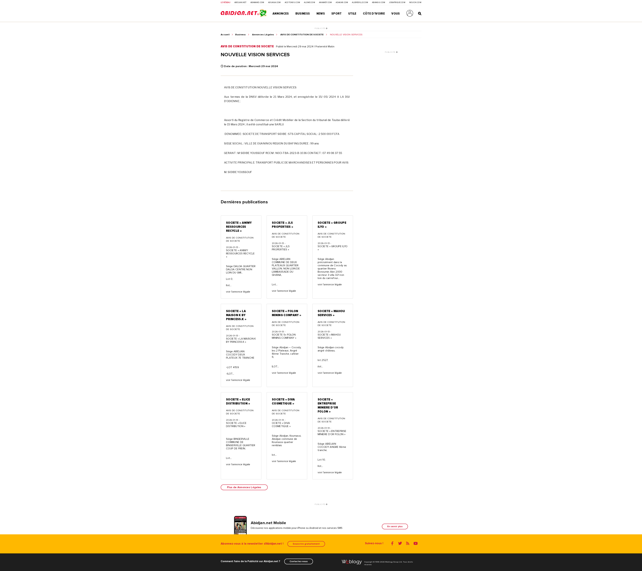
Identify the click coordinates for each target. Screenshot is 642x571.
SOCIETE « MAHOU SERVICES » (331, 313)
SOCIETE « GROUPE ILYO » (332, 225)
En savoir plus (395, 526)
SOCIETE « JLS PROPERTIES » (282, 225)
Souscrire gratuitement (306, 543)
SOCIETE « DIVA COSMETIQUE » (283, 401)
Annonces (281, 14)
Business (302, 14)
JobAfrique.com (397, 2)
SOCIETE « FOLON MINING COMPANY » (286, 313)
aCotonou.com (292, 2)
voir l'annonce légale (238, 291)
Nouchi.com (415, 2)
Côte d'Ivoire (374, 14)
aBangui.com (378, 2)
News (320, 14)
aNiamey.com (325, 2)
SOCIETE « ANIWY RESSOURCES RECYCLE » (239, 227)
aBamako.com (257, 2)
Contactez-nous (299, 561)
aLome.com (309, 2)
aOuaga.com (274, 2)
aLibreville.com (360, 2)
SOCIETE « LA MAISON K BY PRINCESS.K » (236, 315)
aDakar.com (342, 2)
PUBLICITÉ (320, 28)
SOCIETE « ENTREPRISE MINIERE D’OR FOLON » (328, 405)
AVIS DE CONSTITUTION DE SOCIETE (302, 34)
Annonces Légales (263, 34)
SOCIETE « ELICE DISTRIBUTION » (238, 401)
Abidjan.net (240, 2)
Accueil (225, 34)
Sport (336, 14)
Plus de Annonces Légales (244, 487)
